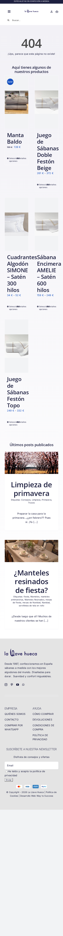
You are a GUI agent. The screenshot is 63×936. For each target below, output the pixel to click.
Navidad (46, 602)
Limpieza (36, 500)
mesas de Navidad (31, 602)
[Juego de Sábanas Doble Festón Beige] (46, 102)
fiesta (26, 596)
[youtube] (17, 684)
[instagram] (6, 684)
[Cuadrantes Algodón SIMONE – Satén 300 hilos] (16, 224)
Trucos (31, 502)
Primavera (46, 500)
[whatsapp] (23, 684)
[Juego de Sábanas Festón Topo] (16, 346)
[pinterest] (11, 684)
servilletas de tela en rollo (31, 605)
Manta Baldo (15, 138)
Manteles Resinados (34, 599)
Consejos (26, 500)
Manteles (34, 596)
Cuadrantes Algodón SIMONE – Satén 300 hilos (22, 273)
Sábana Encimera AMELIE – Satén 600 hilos (49, 273)
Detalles (22, 158)
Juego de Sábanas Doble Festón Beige (48, 151)
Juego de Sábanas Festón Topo (18, 392)
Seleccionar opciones (12, 159)
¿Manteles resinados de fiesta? (31, 581)
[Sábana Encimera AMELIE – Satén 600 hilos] (46, 224)
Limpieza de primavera (31, 489)
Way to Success (45, 795)
